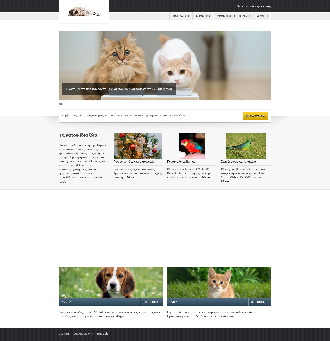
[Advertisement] (165, 230)
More (130, 177)
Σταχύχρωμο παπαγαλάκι (238, 161)
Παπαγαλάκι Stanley (181, 161)
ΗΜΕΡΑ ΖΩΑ (181, 16)
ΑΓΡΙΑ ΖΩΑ (203, 16)
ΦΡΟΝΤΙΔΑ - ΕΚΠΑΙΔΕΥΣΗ (234, 16)
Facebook (101, 334)
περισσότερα (255, 116)
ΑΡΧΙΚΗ (262, 16)
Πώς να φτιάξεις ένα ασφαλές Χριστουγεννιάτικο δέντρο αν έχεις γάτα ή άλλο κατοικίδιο (137, 163)
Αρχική (64, 334)
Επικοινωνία (81, 334)
